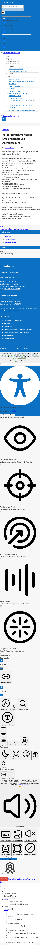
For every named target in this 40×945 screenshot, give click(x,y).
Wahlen (11, 103)
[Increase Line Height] (1, 687)
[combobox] (20, 357)
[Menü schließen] (0, 884)
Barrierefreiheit (9, 336)
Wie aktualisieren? (24, 784)
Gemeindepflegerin (15, 96)
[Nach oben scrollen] (2, 879)
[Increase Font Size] (1, 660)
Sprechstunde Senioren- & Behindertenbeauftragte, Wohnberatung (22, 99)
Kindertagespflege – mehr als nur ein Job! (14, 228)
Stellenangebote (10, 242)
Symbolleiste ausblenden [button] (8, 415)
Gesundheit (12, 88)
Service (6, 910)
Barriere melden (9, 339)
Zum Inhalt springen (7, 857)
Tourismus (7, 899)
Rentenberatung (14, 91)
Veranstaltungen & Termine (18, 93)
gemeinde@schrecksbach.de (15, 286)
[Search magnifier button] (3, 12)
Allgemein (5, 130)
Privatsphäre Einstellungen (13, 320)
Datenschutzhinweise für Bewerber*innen (18, 329)
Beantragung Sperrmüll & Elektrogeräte (22, 81)
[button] (0, 365)
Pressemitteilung (10, 239)
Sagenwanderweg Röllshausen (19, 71)
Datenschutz (8, 326)
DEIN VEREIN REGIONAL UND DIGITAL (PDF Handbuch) (20, 106)
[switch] (1, 464)
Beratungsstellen (15, 79)
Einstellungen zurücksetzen (8, 859)
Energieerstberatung (16, 86)
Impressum (7, 323)
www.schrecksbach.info (12, 289)
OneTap (14, 411)
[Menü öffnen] (3, 119)
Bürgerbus (12, 84)
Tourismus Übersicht (16, 69)
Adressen (7, 906)
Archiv (2, 251)
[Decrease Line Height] (1, 695)
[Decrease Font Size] (1, 668)
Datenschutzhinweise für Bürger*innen (17, 332)
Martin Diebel (9, 148)
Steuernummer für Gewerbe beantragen (22, 110)
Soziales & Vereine (10, 896)
